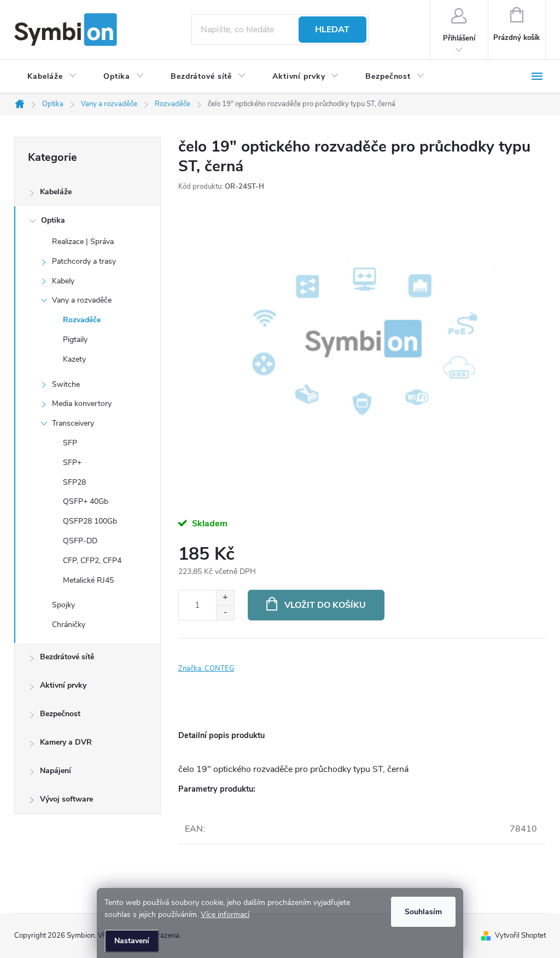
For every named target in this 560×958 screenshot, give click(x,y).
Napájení (55, 770)
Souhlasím (423, 912)
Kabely (63, 281)
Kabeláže (56, 192)
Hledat (332, 30)
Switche (66, 384)
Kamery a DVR (66, 742)
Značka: (206, 668)
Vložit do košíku (325, 605)
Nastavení (131, 941)
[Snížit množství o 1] (225, 612)
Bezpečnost (60, 714)
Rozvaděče (82, 320)
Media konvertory (82, 403)
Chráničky (68, 624)
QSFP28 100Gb (90, 521)
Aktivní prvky (63, 685)
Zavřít (239, 653)
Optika (53, 220)
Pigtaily (75, 339)
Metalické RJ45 (88, 580)
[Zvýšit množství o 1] (225, 597)
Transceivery (73, 423)
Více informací (225, 914)
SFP (70, 443)
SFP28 (74, 482)
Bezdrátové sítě (67, 657)
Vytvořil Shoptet (520, 935)
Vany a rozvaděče (82, 300)
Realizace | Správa (83, 241)
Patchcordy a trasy (84, 261)
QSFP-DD (80, 541)
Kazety (74, 359)
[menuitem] (52, 77)
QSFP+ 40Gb (85, 501)
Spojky (63, 605)
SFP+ (72, 462)
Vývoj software (66, 799)
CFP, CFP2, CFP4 (92, 560)
